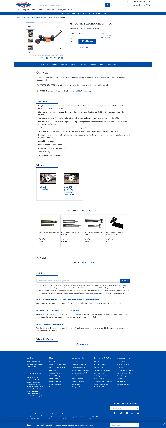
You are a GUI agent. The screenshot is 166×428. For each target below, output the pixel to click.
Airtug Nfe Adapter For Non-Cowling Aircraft (116, 233)
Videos (72, 64)
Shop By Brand (37, 10)
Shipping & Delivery (55, 384)
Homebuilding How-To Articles (103, 381)
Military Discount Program (101, 384)
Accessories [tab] (72, 210)
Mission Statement (77, 378)
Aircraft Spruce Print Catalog (80, 365)
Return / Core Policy (55, 381)
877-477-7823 (137, 2)
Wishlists (128, 2)
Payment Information (55, 373)
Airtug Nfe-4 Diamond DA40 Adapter (93, 233)
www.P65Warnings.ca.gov (83, 91)
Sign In (135, 5)
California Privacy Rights (33, 413)
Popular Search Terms (100, 387)
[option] (49, 36)
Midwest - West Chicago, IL (35, 384)
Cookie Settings (59, 413)
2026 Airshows (98, 362)
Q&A (101, 64)
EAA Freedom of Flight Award (80, 370)
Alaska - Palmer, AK (32, 391)
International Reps (77, 376)
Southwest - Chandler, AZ (34, 380)
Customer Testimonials (79, 367)
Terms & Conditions (55, 387)
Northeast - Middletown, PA (35, 387)
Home (18, 18)
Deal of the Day (121, 376)
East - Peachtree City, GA (34, 389)
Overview (54, 64)
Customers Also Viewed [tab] (89, 210)
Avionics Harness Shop (123, 365)
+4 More (30, 53)
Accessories (82, 64)
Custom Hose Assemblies (124, 373)
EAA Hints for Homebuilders (102, 370)
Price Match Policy (54, 376)
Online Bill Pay (53, 370)
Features (64, 64)
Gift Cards (120, 378)
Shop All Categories (22, 10)
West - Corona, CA (32, 377)
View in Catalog (112, 64)
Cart (146, 5)
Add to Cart (88, 41)
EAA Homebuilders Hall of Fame (81, 373)
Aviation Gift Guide (122, 362)
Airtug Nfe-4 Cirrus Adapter (49, 232)
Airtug (44, 18)
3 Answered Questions (92, 28)
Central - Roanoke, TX (33, 382)
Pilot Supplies (26, 18)
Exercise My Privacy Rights (47, 413)
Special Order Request (123, 384)
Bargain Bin (120, 367)
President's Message (78, 381)
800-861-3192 (42, 364)
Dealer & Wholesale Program (57, 365)
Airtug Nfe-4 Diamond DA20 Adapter (71, 233)
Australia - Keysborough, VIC (35, 396)
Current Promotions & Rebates (126, 370)
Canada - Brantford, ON (33, 393)
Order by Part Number (64, 10)
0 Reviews (80, 28)
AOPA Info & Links (99, 365)
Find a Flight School (100, 376)
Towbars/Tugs (36, 18)
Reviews (93, 64)
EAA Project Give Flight (100, 373)
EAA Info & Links (99, 367)
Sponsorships (76, 384)
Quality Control (53, 378)
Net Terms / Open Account (57, 367)
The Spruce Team (77, 387)
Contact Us (147, 2)
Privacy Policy (63, 415)
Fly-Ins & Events (99, 378)
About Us (74, 362)
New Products (121, 381)
